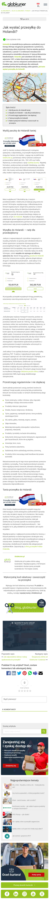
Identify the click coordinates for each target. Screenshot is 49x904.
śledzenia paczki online (29, 371)
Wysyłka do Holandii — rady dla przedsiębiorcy (24, 113)
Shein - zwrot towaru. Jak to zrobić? (24, 800)
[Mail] (41, 673)
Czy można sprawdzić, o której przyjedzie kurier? (28, 793)
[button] (40, 4)
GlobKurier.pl (7, 158)
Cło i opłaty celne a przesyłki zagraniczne (25, 821)
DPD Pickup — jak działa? (20, 814)
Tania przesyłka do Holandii (18, 118)
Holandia (6, 44)
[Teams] (35, 673)
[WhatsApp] (30, 673)
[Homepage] (19, 4)
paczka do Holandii (36, 256)
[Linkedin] (14, 673)
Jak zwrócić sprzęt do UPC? (21, 836)
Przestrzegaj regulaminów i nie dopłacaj (22, 115)
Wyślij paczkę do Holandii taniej (19, 110)
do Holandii (18, 217)
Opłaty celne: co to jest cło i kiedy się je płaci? (27, 829)
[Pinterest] (24, 673)
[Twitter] (19, 673)
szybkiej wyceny (33, 163)
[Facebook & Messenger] (8, 673)
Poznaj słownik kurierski (23, 885)
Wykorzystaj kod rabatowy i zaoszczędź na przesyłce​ (23, 122)
